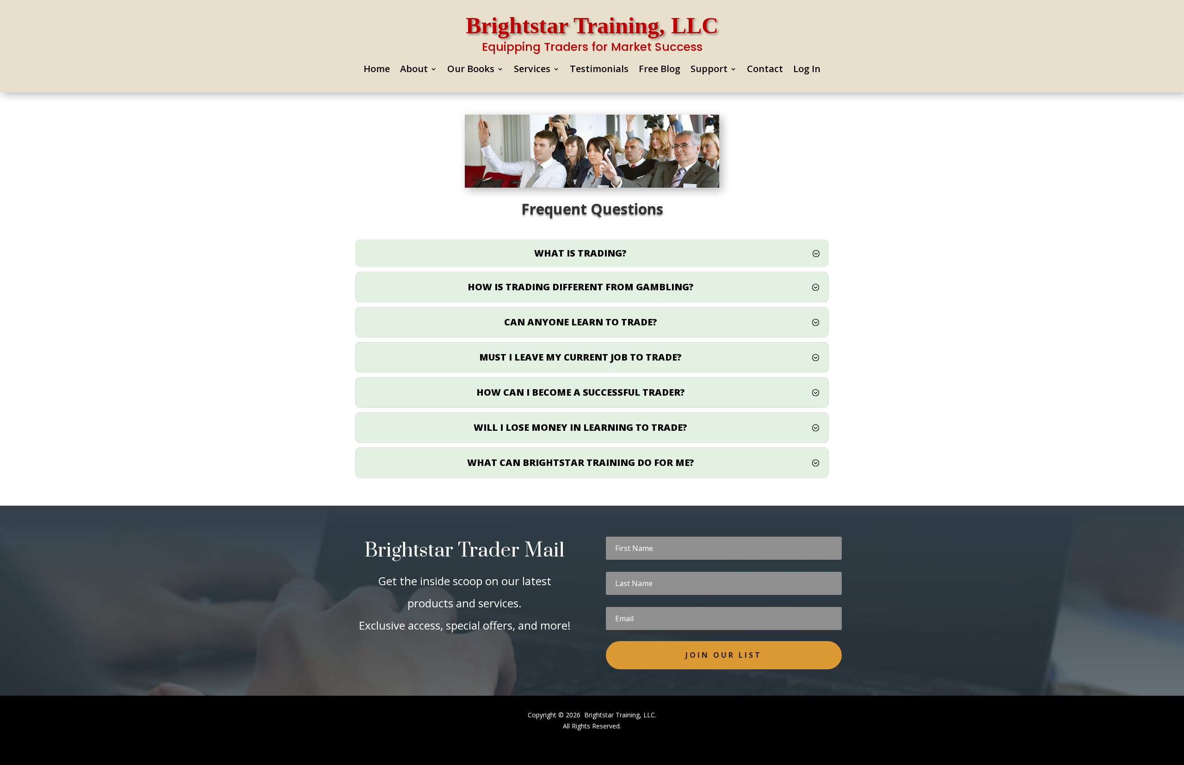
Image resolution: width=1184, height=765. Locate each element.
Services (532, 70)
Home (377, 70)
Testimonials (599, 70)
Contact (765, 70)
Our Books (470, 70)
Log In (806, 70)
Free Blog (659, 70)
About (414, 70)
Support (709, 70)
